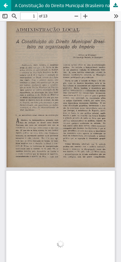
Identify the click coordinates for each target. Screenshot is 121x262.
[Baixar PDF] (115, 5)
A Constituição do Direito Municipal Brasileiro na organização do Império (68, 5)
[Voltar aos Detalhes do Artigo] (5, 5)
